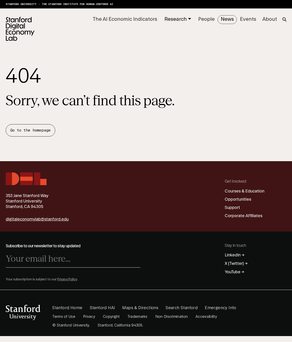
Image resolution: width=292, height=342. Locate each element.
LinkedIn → (235, 255)
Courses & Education (244, 191)
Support (232, 208)
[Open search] (284, 19)
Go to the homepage (30, 130)
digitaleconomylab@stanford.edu (37, 219)
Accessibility (206, 316)
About (269, 19)
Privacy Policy (67, 279)
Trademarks (138, 316)
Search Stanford (182, 308)
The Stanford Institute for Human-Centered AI (77, 4)
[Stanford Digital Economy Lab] (20, 28)
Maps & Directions (140, 308)
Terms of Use (63, 316)
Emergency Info (220, 308)
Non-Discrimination (171, 316)
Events (248, 19)
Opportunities (238, 199)
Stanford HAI (102, 308)
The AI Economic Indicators (125, 19)
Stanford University (21, 4)
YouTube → (234, 272)
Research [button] (175, 19)
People (206, 19)
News (227, 19)
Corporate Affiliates (243, 216)
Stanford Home (67, 308)
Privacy (89, 316)
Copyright (111, 316)
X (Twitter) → (236, 264)
